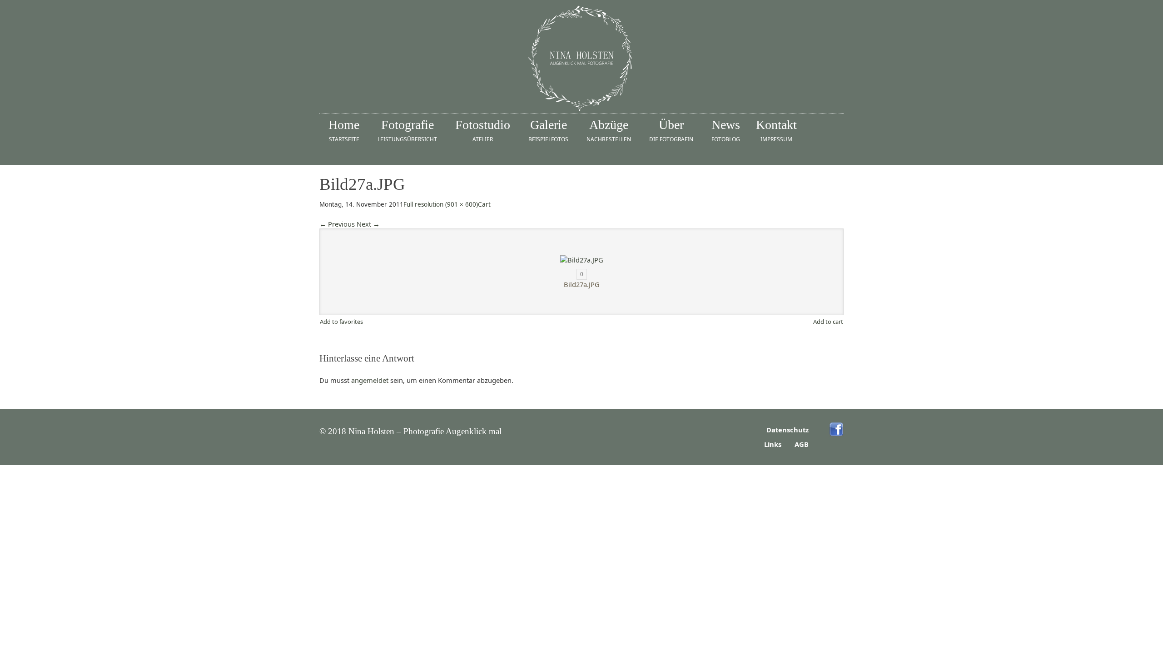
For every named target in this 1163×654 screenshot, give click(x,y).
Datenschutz (787, 429)
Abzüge (608, 130)
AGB (802, 444)
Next (368, 223)
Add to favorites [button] (341, 321)
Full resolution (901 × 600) (440, 204)
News (725, 130)
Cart (484, 204)
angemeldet (369, 380)
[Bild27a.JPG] (581, 259)
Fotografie (407, 130)
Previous (337, 223)
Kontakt (776, 130)
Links (772, 444)
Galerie (548, 130)
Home (343, 130)
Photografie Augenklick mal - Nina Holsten (581, 59)
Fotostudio (482, 130)
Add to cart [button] (828, 321)
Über (671, 130)
